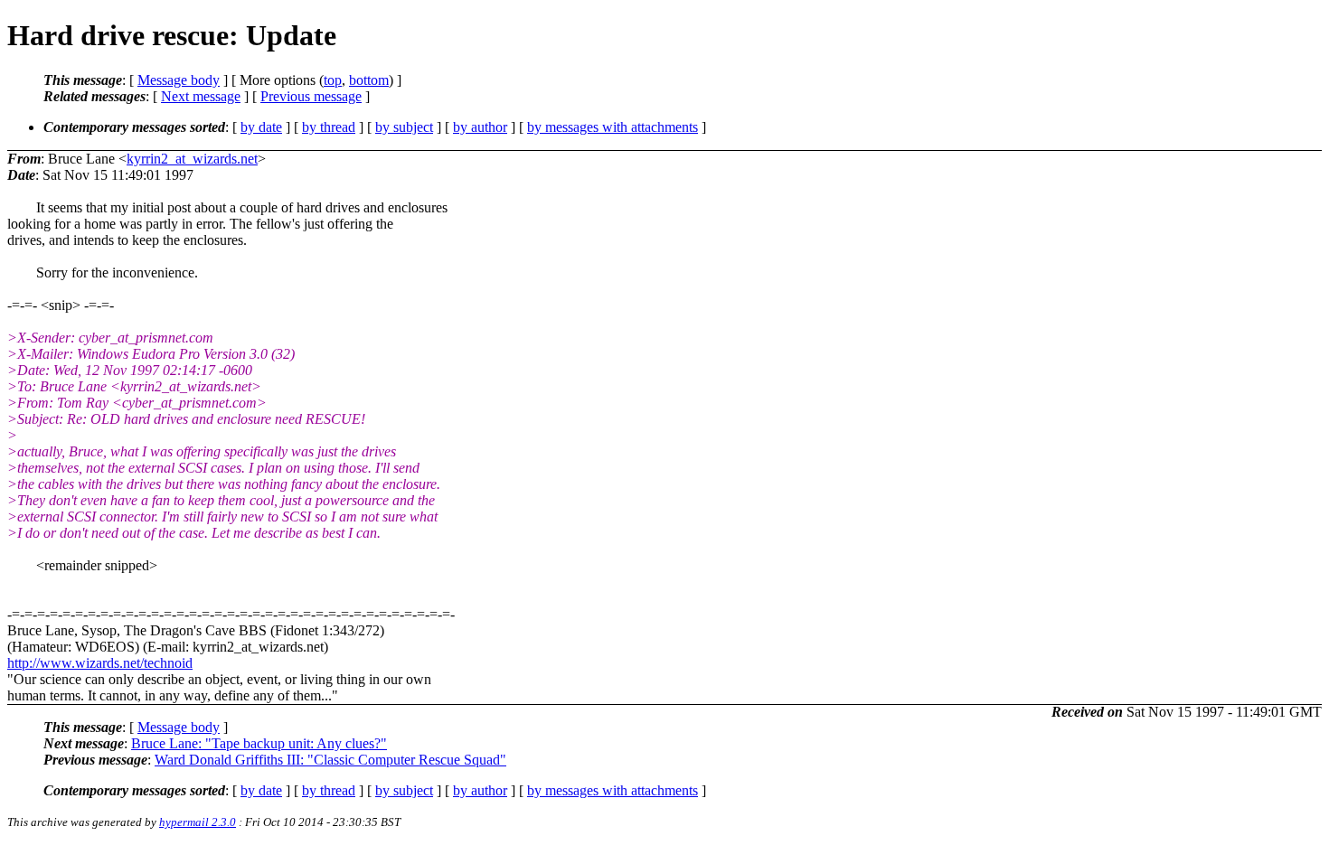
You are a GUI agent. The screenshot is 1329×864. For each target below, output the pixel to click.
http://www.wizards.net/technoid (100, 663)
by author (480, 127)
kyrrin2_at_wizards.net (192, 158)
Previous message (311, 96)
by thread (328, 127)
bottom (369, 80)
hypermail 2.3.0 (197, 822)
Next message (200, 96)
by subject (404, 127)
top (333, 80)
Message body (178, 80)
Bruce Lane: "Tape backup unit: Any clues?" (259, 743)
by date (261, 127)
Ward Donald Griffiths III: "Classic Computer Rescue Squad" (330, 759)
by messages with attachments (612, 127)
